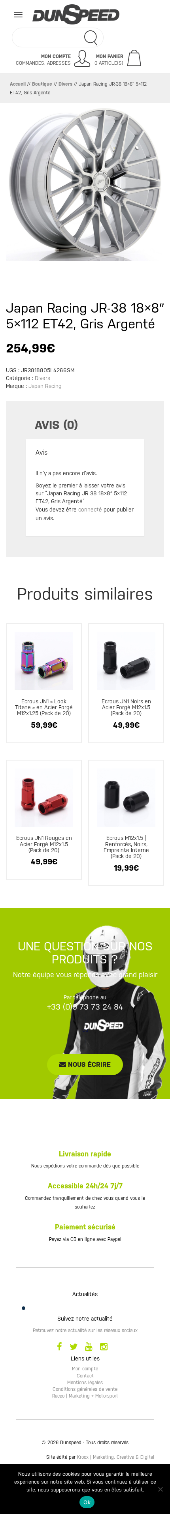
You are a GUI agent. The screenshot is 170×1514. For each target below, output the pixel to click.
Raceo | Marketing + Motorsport (85, 1396)
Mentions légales (85, 1382)
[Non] (160, 1489)
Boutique (42, 84)
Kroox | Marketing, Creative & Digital (115, 1457)
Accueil (18, 84)
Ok (87, 1502)
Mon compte (85, 1369)
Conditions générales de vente (85, 1389)
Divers (65, 84)
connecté (90, 509)
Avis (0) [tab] (56, 425)
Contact (85, 1376)
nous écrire (88, 1064)
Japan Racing (45, 386)
